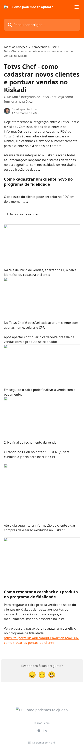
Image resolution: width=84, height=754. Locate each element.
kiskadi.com (42, 723)
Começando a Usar (44, 47)
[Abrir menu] (76, 7)
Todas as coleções (15, 47)
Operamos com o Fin (44, 742)
